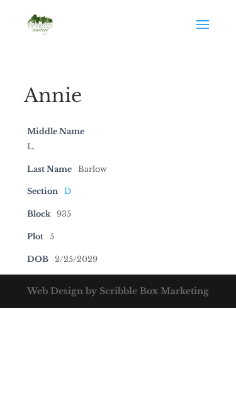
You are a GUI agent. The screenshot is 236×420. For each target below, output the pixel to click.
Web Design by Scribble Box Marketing (118, 291)
